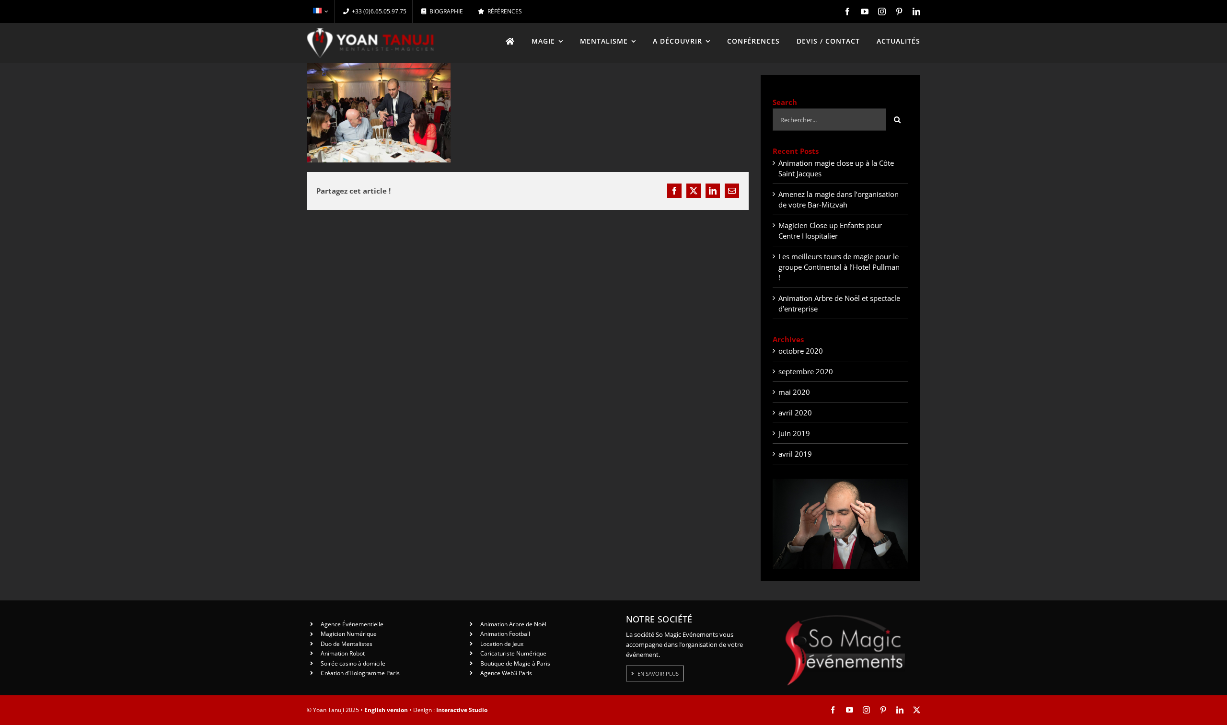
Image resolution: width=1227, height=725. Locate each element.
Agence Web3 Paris (506, 673)
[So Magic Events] (845, 618)
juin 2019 (794, 433)
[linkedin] (916, 11)
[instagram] (882, 11)
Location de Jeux (501, 644)
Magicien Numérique (349, 634)
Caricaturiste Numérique (513, 653)
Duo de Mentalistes (346, 644)
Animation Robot (343, 653)
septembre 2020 (805, 371)
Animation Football (505, 634)
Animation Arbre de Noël (513, 624)
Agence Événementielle (352, 624)
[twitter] (916, 709)
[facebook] (847, 11)
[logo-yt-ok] (370, 31)
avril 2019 (795, 454)
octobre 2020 (800, 351)
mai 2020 (794, 392)
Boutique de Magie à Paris (515, 663)
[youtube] (864, 11)
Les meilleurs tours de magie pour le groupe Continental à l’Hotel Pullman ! (839, 267)
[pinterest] (899, 11)
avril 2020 (795, 412)
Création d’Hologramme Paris (360, 673)
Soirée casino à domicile (353, 663)
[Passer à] (320, 11)
